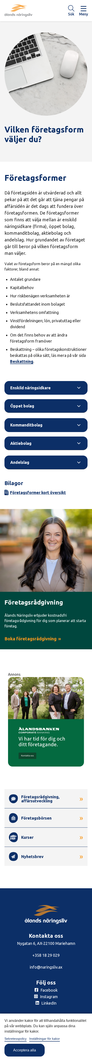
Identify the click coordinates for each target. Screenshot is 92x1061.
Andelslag (19, 462)
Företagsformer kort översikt (38, 492)
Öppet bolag (22, 406)
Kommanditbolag (26, 425)
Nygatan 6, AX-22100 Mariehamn (46, 943)
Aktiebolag (20, 443)
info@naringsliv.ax (46, 967)
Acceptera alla (24, 1050)
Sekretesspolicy (15, 1038)
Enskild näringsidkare (30, 388)
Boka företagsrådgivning (30, 638)
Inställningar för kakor (44, 1038)
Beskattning (21, 361)
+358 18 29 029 (46, 955)
